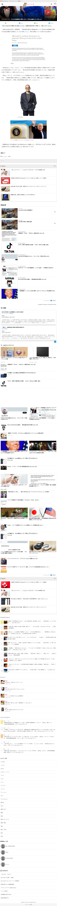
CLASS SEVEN (9, 858)
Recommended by (47, 300)
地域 (2, 816)
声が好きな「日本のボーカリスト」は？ (14, 682)
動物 (2, 812)
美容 (2, 836)
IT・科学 (3, 761)
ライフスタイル (4, 799)
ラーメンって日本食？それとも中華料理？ (14, 696)
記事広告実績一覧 (4, 897)
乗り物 (2, 802)
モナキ (7, 864)
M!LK (7, 852)
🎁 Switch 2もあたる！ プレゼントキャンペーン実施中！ (10, 1)
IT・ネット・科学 (6, 156)
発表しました (25, 31)
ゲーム (2, 782)
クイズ (2, 775)
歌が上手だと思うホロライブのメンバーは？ (14, 689)
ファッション (4, 792)
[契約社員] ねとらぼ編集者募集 (7, 884)
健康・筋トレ (4, 809)
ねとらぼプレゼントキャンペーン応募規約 (10, 880)
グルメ (2, 778)
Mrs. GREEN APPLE (10, 846)
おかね (2, 768)
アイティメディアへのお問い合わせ (8, 887)
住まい (2, 805)
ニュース (3, 789)
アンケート (3, 677)
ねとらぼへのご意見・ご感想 (7, 877)
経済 (2, 832)
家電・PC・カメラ (5, 819)
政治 (2, 826)
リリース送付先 (4, 891)
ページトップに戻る (28, 904)
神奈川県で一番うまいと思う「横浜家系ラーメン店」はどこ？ (18, 702)
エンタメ (3, 765)
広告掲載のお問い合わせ (6, 894)
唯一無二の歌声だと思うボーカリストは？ (14, 709)
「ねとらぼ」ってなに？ (6, 874)
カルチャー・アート (5, 772)
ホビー (2, 795)
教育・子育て (4, 829)
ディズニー (3, 785)
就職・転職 (3, 822)
